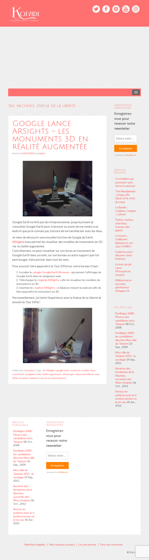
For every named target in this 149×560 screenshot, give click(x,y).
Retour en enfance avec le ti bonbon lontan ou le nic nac (126, 397)
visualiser (24, 378)
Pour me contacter (111, 544)
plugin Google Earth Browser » (52, 272)
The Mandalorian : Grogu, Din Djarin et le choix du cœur (125, 196)
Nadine (41, 153)
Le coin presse (87, 544)
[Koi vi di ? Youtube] (126, 9)
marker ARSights (45, 287)
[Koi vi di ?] (46, 13)
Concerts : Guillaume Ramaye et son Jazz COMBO (124, 241)
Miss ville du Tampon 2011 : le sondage (125, 356)
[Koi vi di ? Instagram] (136, 9)
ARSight (17, 241)
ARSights (50, 370)
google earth (62, 370)
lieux (92, 370)
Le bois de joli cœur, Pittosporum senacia (123, 270)
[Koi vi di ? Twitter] (96, 9)
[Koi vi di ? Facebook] (106, 9)
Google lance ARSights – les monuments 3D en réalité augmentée (50, 135)
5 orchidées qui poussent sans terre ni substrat (125, 182)
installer (85, 370)
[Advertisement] (74, 58)
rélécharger (68, 374)
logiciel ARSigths (49, 280)
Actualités (29, 370)
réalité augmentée (51, 374)
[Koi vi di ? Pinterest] (116, 9)
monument (18, 374)
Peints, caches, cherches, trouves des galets (124, 225)
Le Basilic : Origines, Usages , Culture (125, 211)
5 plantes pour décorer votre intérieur (124, 255)
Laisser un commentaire (52, 378)
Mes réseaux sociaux (61, 544)
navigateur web (33, 374)
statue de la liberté (84, 374)
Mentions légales (34, 544)
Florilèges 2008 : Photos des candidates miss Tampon (125, 319)
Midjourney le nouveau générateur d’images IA (123, 285)
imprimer (75, 370)
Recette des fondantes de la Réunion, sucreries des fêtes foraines (124, 375)
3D (43, 370)
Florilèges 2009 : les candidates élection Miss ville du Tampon (126, 338)
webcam (33, 378)
